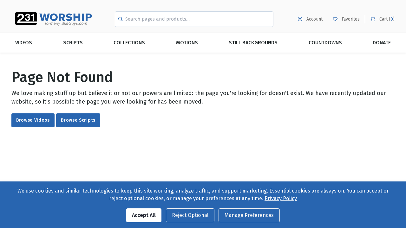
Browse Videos (33, 120)
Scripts (73, 43)
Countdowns (325, 43)
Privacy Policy (281, 198)
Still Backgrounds (253, 43)
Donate (382, 43)
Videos (23, 43)
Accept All (144, 215)
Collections (129, 43)
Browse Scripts (78, 120)
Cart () (386, 19)
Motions (187, 43)
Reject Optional (190, 215)
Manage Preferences (249, 215)
